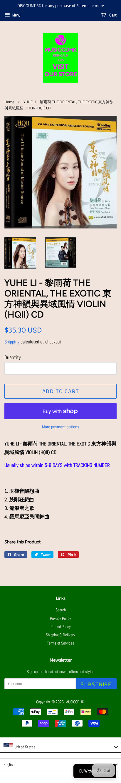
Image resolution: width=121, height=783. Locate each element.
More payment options (60, 427)
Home (9, 102)
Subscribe (96, 684)
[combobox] (60, 747)
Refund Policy (61, 626)
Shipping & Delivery (60, 634)
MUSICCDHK (74, 701)
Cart (112, 15)
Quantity (12, 357)
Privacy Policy (60, 618)
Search (61, 609)
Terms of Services (60, 643)
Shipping (11, 342)
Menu (15, 15)
